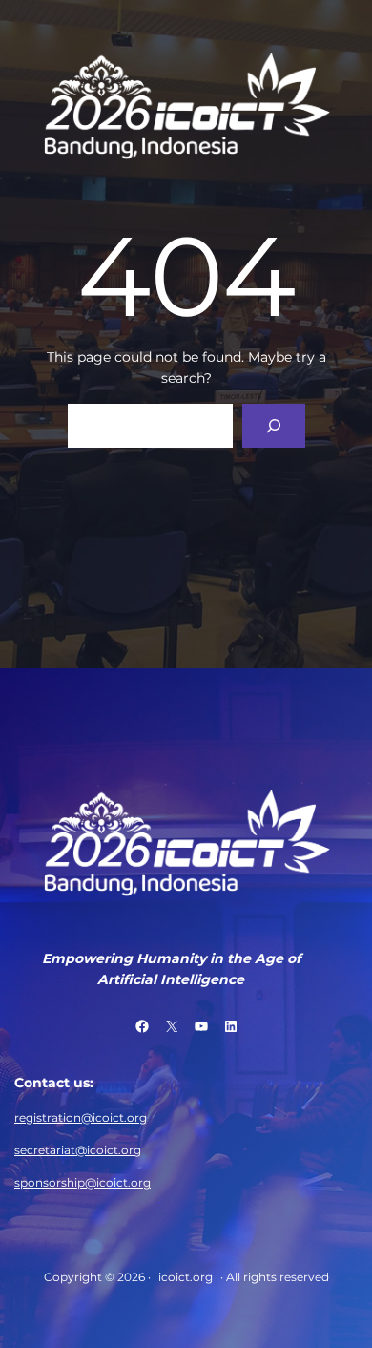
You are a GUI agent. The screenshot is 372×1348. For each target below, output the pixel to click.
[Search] (273, 426)
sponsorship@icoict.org (82, 1182)
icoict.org (185, 1277)
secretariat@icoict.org (77, 1150)
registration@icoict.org (80, 1117)
